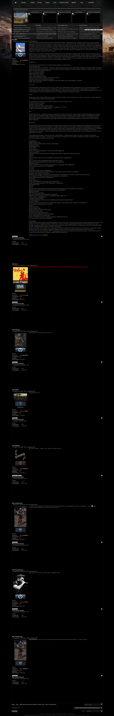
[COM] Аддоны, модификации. (66, 36)
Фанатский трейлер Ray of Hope (44, 38)
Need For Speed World (50, 704)
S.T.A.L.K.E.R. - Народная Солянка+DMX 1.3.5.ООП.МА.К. (72, 34)
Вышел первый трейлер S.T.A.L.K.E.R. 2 (89, 27)
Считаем (17, 31)
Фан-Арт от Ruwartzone (42, 36)
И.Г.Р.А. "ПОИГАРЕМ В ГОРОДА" (22, 29)
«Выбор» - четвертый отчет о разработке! (90, 29)
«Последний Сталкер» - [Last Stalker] (67, 38)
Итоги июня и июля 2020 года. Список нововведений (49, 31)
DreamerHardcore (33, 639)
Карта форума (74, 715)
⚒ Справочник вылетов (20, 36)
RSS (80, 715)
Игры (17, 704)
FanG (58, 713)
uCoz (88, 715)
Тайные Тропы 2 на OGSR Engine (23, 27)
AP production (64, 713)
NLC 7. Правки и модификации (22, 38)
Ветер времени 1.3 (63, 27)
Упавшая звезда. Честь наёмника (67, 31)
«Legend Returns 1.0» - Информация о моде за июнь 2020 (94, 36)
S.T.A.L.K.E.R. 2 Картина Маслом (44, 29)
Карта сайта (67, 715)
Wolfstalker (48, 713)
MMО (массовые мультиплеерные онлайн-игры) (32, 704)
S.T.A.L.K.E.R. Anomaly (20, 34)
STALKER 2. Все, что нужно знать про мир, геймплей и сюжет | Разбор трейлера (56, 27)
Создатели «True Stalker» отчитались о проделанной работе (95, 38)
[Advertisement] (65, 251)
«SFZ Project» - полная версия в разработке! (91, 31)
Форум (13, 33)
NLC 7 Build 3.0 (62, 29)
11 (20, 298)
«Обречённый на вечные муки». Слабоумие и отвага (49, 34)
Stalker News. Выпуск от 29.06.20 (88, 34)
